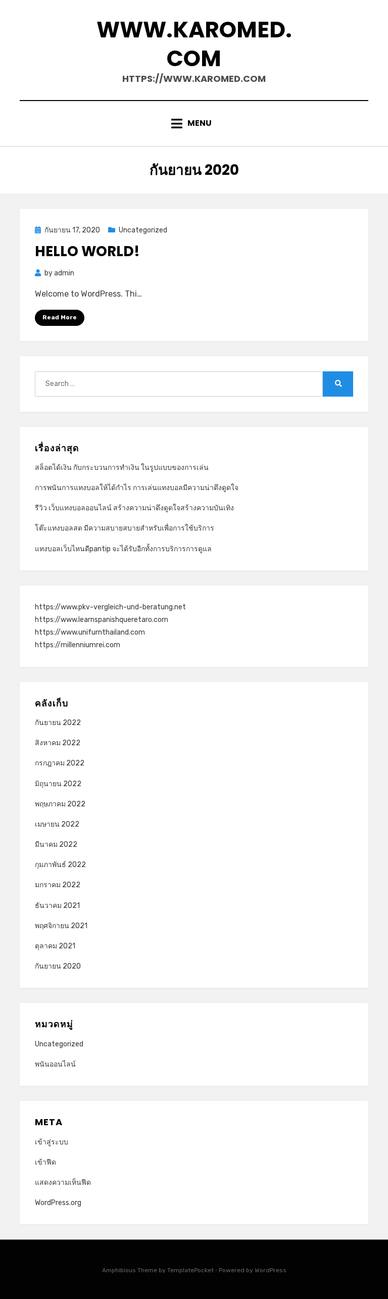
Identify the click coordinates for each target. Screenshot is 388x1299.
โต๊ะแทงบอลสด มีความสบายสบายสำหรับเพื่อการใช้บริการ (124, 528)
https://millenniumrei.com (77, 645)
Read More (59, 317)
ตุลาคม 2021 (55, 946)
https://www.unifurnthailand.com (90, 632)
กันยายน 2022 (58, 722)
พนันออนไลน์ (55, 1064)
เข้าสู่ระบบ (51, 1142)
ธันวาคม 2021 (57, 905)
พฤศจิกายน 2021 (61, 926)
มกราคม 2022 (57, 885)
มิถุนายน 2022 (58, 784)
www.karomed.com (194, 44)
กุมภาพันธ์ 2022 (60, 864)
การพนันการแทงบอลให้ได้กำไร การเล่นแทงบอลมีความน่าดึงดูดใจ (136, 488)
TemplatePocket (190, 1270)
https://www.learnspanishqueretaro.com (101, 619)
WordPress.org (58, 1202)
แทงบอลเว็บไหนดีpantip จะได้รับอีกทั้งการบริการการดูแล (123, 549)
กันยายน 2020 (58, 966)
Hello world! (87, 251)
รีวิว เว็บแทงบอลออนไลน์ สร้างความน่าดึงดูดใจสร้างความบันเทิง (134, 508)
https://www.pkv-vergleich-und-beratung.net (110, 607)
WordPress (270, 1270)
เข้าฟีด (45, 1162)
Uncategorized (143, 230)
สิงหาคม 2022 (57, 743)
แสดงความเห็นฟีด (63, 1182)
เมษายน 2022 (57, 824)
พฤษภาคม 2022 (60, 804)
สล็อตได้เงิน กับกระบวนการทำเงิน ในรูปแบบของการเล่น (122, 467)
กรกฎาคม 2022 (59, 763)
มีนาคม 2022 (56, 844)
